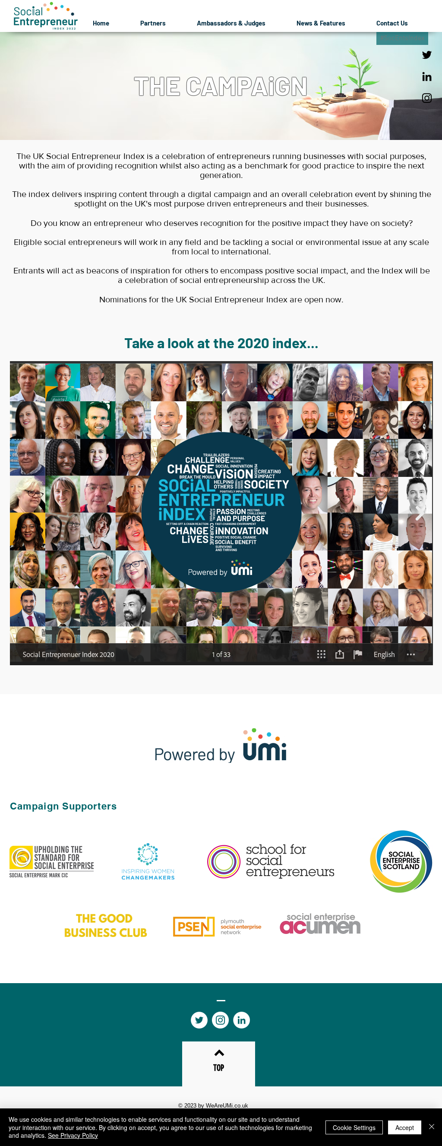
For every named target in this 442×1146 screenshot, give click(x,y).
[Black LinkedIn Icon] (426, 76)
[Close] (431, 1127)
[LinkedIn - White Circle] (241, 1020)
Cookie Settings (354, 1127)
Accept (404, 1127)
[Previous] (48, 86)
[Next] (393, 86)
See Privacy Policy (73, 1135)
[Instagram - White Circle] (220, 1020)
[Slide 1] (221, 118)
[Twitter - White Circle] (199, 1020)
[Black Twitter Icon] (426, 54)
